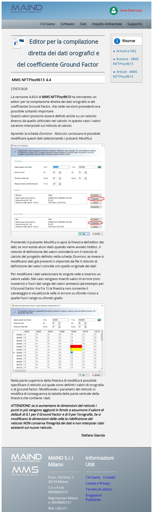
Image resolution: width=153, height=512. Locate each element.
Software (67, 24)
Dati (83, 24)
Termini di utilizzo (99, 489)
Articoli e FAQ (126, 51)
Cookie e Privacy (98, 483)
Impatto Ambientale (107, 24)
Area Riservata (130, 10)
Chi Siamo (47, 24)
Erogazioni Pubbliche (94, 497)
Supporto (135, 24)
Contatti (109, 477)
